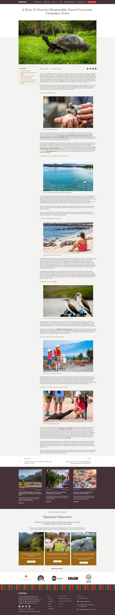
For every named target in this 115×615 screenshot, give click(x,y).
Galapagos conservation (65, 428)
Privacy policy (30, 609)
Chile (49, 604)
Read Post (21, 503)
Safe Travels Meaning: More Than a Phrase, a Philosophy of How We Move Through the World (30, 493)
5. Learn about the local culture (28, 79)
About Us (54, 2)
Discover (31, 561)
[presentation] (19, 578)
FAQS (60, 606)
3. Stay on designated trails (27, 76)
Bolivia (50, 606)
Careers (61, 603)
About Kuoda (63, 596)
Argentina (51, 608)
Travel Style (46, 2)
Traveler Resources (65, 598)
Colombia (50, 601)
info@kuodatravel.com (85, 601)
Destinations (37, 2)
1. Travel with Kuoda (25, 70)
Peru (49, 596)
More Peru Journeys (57, 568)
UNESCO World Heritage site (64, 329)
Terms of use (22, 609)
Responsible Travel (69, 2)
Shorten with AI (67, 438)
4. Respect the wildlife (26, 77)
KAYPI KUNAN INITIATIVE (65, 601)
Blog (60, 2)
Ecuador (50, 599)
